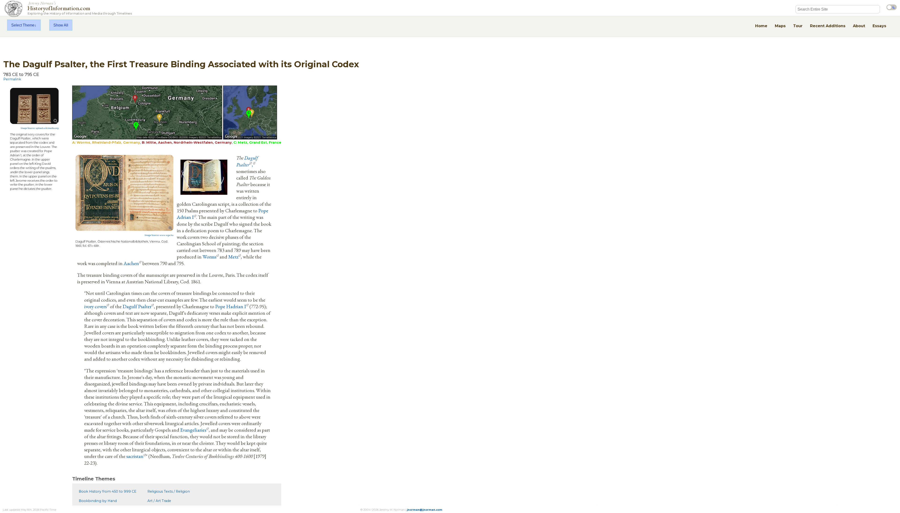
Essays (879, 25)
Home (761, 25)
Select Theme (22, 25)
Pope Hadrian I (230, 306)
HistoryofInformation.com (79, 7)
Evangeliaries (193, 430)
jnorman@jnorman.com (424, 509)
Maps (780, 25)
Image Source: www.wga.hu (159, 235)
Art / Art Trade (159, 501)
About (859, 25)
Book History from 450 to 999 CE (107, 491)
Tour (797, 25)
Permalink (12, 79)
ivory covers (95, 306)
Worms (209, 256)
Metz (233, 256)
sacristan (134, 456)
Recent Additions (827, 25)
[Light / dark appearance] (891, 7)
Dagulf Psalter (247, 161)
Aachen (131, 263)
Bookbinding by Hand (98, 501)
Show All (60, 25)
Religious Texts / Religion (168, 491)
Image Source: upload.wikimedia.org (40, 128)
